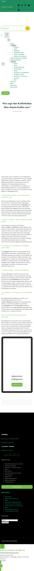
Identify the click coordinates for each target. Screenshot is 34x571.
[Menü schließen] (8, 40)
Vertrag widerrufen (17, 486)
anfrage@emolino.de (7, 442)
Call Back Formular (7, 7)
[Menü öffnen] (3, 64)
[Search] (27, 28)
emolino (4, 434)
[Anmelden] (1, 35)
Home (12, 43)
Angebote (5, 93)
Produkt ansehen (17, 384)
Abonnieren (5, 522)
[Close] (2, 546)
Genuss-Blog (17, 114)
